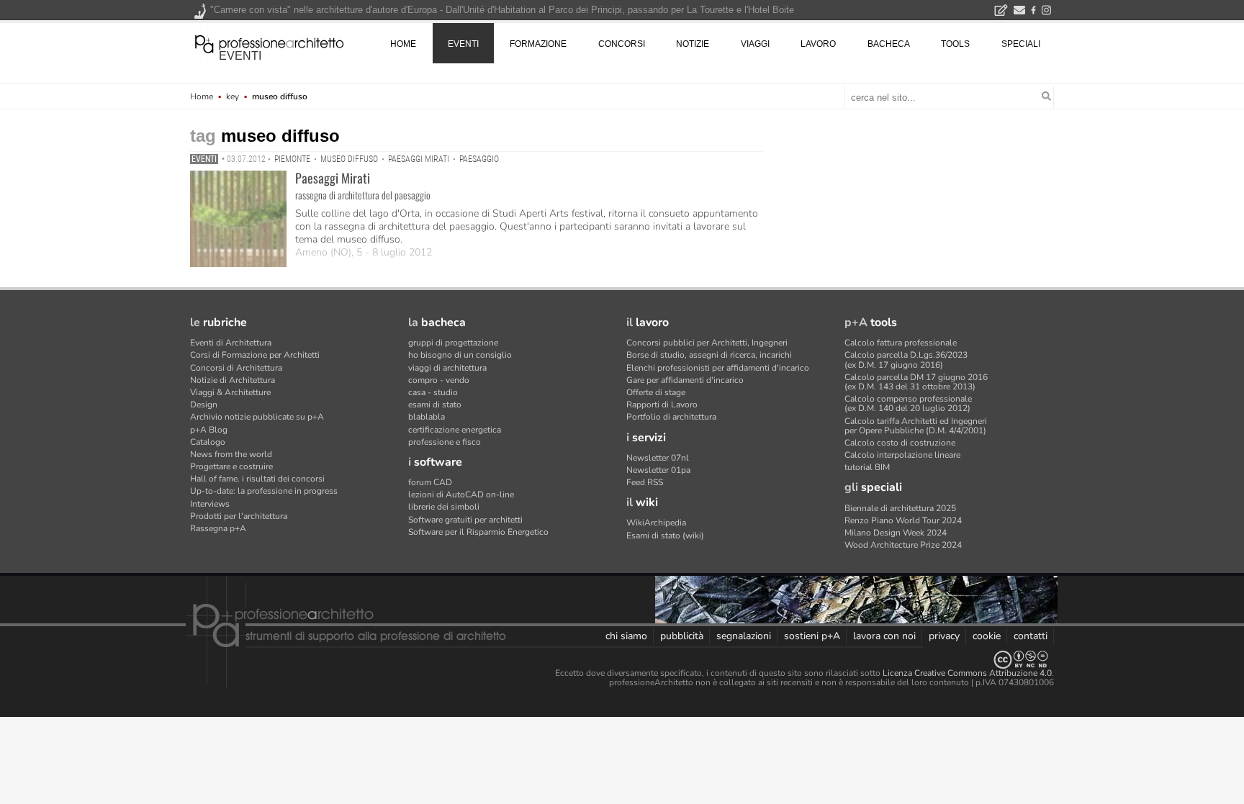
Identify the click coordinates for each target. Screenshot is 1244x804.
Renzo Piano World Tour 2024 (903, 520)
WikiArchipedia (656, 522)
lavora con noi (884, 636)
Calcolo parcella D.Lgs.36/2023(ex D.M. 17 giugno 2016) (906, 359)
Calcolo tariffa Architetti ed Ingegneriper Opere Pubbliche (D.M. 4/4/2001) (915, 425)
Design (203, 404)
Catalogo (207, 442)
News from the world (231, 454)
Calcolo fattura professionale (900, 342)
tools (955, 44)
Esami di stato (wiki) (665, 535)
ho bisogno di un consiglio (460, 355)
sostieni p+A (812, 636)
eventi (240, 56)
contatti (1030, 636)
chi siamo (626, 636)
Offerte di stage (655, 392)
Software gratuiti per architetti (465, 519)
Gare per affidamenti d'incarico (685, 380)
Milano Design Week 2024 (895, 532)
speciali (1020, 44)
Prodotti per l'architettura (238, 516)
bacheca (888, 44)
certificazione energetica (454, 429)
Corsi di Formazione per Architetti (255, 355)
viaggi (755, 44)
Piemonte (292, 159)
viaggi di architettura (447, 368)
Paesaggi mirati (418, 159)
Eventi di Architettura (230, 342)
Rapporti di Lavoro (662, 404)
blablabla (426, 417)
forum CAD (430, 482)
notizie (692, 44)
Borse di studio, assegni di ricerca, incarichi (709, 355)
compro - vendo (438, 380)
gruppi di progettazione (453, 342)
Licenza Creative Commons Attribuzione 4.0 (967, 673)
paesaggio (479, 159)
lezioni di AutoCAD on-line (461, 494)
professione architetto (269, 42)
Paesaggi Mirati (332, 177)
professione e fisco (444, 442)
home (403, 44)
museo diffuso (349, 159)
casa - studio (433, 392)
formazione (538, 44)
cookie (987, 636)
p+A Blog (208, 429)
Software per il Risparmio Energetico (478, 532)
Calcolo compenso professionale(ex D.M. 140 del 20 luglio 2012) (908, 403)
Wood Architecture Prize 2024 (903, 545)
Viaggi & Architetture (230, 392)
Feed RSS (644, 482)
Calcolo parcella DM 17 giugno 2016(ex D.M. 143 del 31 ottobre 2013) (916, 381)
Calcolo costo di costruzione (899, 442)
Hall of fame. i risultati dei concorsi (257, 478)
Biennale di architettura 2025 (900, 508)
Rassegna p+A (218, 528)
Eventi (204, 159)
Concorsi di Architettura (236, 368)
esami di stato (434, 404)
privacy (944, 636)
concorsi (621, 44)
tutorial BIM (867, 467)
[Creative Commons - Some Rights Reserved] (622, 660)
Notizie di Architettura (232, 380)
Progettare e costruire (231, 466)
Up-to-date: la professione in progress (264, 491)
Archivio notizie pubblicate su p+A (257, 417)
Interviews (210, 504)
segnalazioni (743, 636)
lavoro (818, 44)
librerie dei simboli (443, 506)
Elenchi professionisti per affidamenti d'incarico (717, 368)
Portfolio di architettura (671, 417)
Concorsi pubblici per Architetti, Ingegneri (707, 342)
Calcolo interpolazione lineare (902, 455)
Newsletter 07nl (657, 458)
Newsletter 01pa (658, 470)
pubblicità (681, 636)
